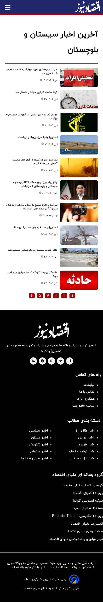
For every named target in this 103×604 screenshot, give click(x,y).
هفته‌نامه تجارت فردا (88, 508)
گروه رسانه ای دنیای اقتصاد (83, 485)
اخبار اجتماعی (38, 451)
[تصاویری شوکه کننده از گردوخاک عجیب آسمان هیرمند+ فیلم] (79, 167)
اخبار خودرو (87, 444)
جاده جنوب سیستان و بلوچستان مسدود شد (32, 250)
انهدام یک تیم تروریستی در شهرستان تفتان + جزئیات (31, 116)
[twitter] (60, 361)
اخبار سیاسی (38, 430)
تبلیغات (89, 385)
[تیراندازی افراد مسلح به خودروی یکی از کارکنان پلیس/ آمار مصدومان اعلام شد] (79, 212)
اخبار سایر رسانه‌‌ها (34, 458)
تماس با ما (87, 392)
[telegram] (42, 361)
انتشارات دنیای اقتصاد (87, 523)
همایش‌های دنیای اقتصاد (85, 531)
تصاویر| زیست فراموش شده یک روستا (35, 227)
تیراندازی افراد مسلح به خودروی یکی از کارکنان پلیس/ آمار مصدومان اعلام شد (31, 207)
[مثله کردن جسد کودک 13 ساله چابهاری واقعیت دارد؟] (79, 280)
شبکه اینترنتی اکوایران (87, 500)
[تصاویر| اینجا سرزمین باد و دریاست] (79, 144)
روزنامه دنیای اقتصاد (88, 493)
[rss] (33, 361)
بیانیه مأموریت (83, 405)
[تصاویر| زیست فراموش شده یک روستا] (79, 235)
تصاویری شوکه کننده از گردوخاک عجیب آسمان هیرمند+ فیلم (34, 162)
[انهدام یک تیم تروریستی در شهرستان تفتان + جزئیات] (79, 122)
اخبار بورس (86, 437)
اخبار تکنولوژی (38, 444)
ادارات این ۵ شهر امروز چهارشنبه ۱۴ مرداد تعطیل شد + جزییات (31, 71)
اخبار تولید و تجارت (81, 451)
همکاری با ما (86, 399)
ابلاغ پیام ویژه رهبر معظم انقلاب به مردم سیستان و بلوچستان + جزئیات (35, 184)
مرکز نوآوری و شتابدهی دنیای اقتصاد (76, 539)
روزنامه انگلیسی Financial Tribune (77, 516)
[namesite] (87, 7)
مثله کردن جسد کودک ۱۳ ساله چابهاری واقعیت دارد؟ (31, 274)
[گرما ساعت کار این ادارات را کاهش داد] (79, 99)
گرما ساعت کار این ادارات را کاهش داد (36, 92)
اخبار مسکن (39, 437)
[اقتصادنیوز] (51, 330)
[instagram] (51, 361)
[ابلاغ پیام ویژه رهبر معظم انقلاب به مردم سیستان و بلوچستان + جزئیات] (79, 190)
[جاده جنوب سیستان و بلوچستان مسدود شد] (79, 257)
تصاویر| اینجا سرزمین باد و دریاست (37, 137)
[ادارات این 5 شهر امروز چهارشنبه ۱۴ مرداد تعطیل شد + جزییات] (79, 77)
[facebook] (70, 361)
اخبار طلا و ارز (85, 430)
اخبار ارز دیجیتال (82, 458)
